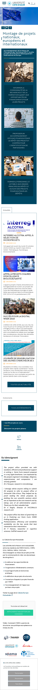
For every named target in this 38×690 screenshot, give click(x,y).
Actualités (6, 210)
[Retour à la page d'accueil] (16, 3)
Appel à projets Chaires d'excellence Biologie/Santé (17, 276)
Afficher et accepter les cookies (18, 612)
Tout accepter (19, 673)
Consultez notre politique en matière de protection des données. (16, 667)
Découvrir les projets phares (15, 428)
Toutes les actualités (21, 384)
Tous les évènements (21, 408)
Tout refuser (19, 684)
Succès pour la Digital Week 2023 (16, 317)
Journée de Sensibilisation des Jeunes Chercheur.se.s (18, 359)
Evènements (7, 398)
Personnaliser (19, 678)
